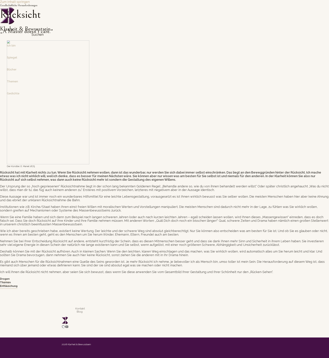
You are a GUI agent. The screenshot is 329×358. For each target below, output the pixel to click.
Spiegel (12, 57)
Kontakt (80, 308)
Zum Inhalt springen (15, 2)
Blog (80, 311)
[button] (36, 34)
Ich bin (11, 45)
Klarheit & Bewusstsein (25, 28)
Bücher (11, 69)
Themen (12, 81)
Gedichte (13, 93)
